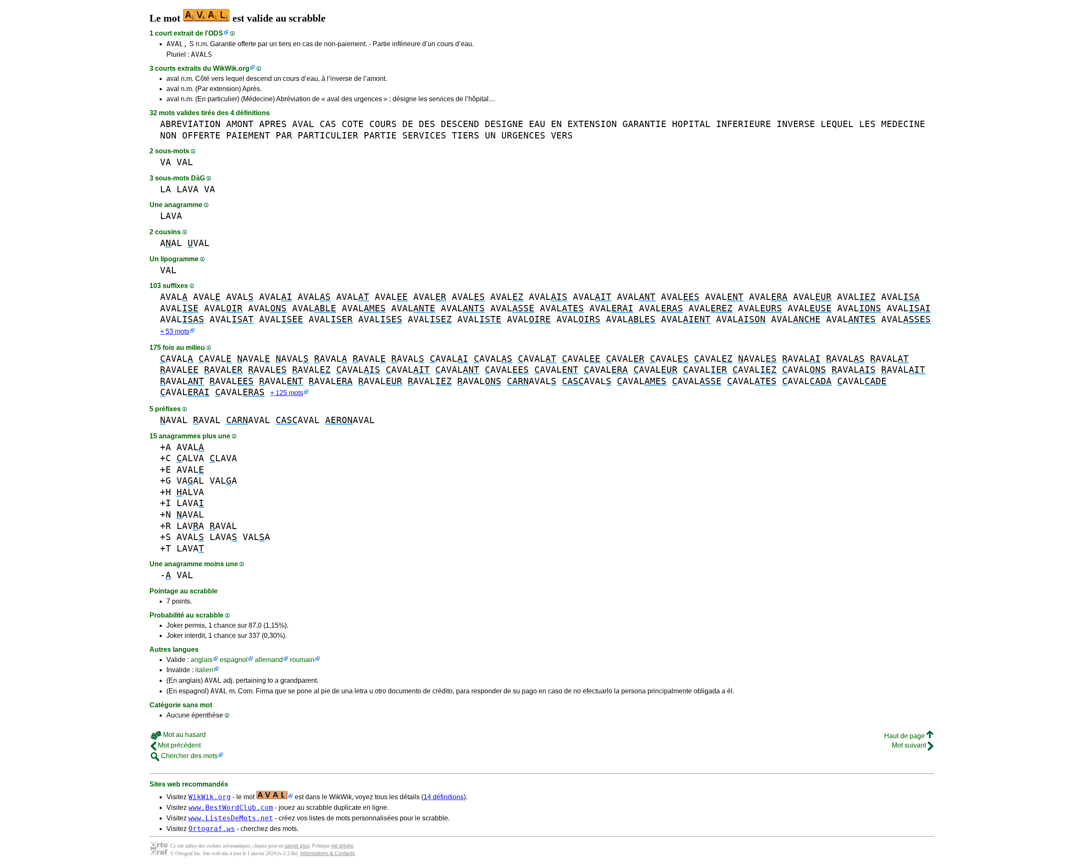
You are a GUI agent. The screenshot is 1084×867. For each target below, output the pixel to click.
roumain (302, 659)
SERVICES (424, 135)
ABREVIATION (190, 124)
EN (556, 124)
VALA (223, 480)
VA (165, 162)
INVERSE (796, 124)
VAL (185, 162)
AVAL (303, 124)
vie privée (342, 846)
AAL (171, 243)
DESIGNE (504, 124)
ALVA (190, 458)
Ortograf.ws (211, 829)
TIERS (465, 135)
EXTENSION (592, 124)
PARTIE (380, 135)
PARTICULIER (328, 135)
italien (204, 669)
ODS (215, 33)
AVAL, (177, 44)
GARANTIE (644, 124)
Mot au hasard (183, 734)
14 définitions (443, 797)
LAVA (188, 189)
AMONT (240, 124)
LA (165, 189)
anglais (202, 659)
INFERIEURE (743, 124)
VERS (562, 135)
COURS (383, 124)
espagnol (234, 659)
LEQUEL (837, 124)
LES (867, 124)
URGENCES (523, 135)
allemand (269, 659)
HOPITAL (691, 124)
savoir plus (297, 846)
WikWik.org (231, 68)
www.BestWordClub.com (230, 807)
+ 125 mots (286, 392)
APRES (273, 124)
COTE (353, 124)
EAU (537, 124)
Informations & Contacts (327, 853)
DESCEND (460, 124)
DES (427, 124)
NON (168, 135)
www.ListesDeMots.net (230, 818)
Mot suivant (910, 745)
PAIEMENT (248, 135)
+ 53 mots (174, 331)
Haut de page (905, 736)
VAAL (190, 480)
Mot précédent (178, 745)
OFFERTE (201, 135)
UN (490, 135)
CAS (328, 124)
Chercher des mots (188, 755)
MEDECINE (903, 124)
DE (407, 124)
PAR (284, 135)
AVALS (201, 54)
